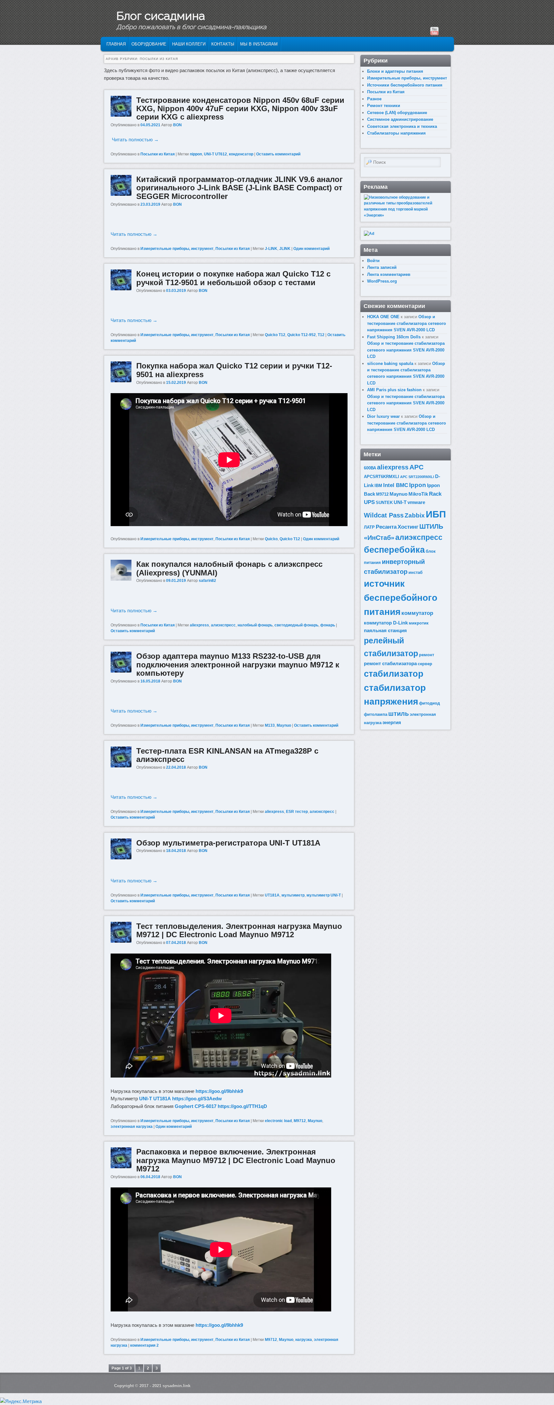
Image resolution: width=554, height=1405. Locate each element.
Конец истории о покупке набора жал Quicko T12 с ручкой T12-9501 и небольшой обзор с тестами (233, 277)
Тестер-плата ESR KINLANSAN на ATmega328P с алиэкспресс (227, 755)
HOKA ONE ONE (383, 316)
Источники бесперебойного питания (404, 85)
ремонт (426, 654)
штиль (398, 713)
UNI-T (400, 502)
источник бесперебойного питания (400, 598)
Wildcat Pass (384, 515)
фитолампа (375, 714)
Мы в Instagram (259, 44)
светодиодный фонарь (296, 625)
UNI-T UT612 (215, 154)
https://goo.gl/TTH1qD (242, 1106)
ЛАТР (369, 527)
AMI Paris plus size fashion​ (394, 389)
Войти (373, 260)
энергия (391, 722)
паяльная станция (385, 630)
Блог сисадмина (160, 15)
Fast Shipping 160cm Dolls (394, 337)
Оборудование (148, 44)
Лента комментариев (388, 274)
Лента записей (382, 267)
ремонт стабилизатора (390, 663)
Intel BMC (395, 485)
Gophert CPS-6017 (195, 1106)
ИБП (436, 514)
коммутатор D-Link (386, 622)
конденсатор (241, 154)
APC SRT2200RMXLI (417, 477)
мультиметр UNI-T (323, 895)
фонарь (327, 625)
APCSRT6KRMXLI (381, 476)
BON (177, 125)
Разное (374, 98)
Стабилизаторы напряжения (396, 133)
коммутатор (417, 613)
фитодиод (429, 703)
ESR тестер (297, 811)
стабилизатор (394, 674)
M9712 (300, 1121)
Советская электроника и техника (402, 126)
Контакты (222, 44)
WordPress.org (382, 281)
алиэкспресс (223, 625)
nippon (196, 154)
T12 (321, 335)
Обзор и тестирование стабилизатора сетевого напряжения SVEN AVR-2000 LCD (406, 323)
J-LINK (271, 248)
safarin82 (207, 580)
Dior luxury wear (383, 416)
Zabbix (415, 515)
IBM (378, 485)
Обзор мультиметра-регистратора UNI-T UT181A (228, 843)
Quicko (271, 539)
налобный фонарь (255, 625)
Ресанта (386, 527)
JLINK (284, 248)
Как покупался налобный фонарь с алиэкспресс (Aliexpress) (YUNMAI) (229, 568)
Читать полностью (135, 139)
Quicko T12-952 (301, 335)
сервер (425, 663)
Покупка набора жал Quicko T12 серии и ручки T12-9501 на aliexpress (234, 369)
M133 (270, 725)
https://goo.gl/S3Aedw (197, 1098)
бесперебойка (394, 550)
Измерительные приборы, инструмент (177, 248)
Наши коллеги (189, 44)
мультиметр (293, 895)
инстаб (415, 572)
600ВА (370, 468)
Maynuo (284, 725)
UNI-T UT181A (155, 1098)
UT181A (272, 895)
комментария (144, 1345)
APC (416, 467)
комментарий (311, 248)
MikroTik (418, 494)
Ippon (417, 485)
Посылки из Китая (157, 154)
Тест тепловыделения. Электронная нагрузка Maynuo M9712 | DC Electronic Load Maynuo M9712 (239, 930)
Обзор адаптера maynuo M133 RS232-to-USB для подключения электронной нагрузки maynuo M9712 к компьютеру (237, 664)
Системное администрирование (400, 119)
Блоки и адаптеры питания (395, 71)
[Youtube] (434, 31)
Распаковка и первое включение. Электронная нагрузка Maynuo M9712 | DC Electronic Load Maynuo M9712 (235, 1160)
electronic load (278, 1121)
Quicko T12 (275, 335)
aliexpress (199, 625)
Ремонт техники (383, 105)
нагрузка (303, 1339)
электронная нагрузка (132, 1126)
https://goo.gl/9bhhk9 (219, 1091)
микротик (419, 623)
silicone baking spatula (390, 363)
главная (116, 44)
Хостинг (408, 527)
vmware (416, 502)
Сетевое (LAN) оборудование (397, 112)
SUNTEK (384, 502)
